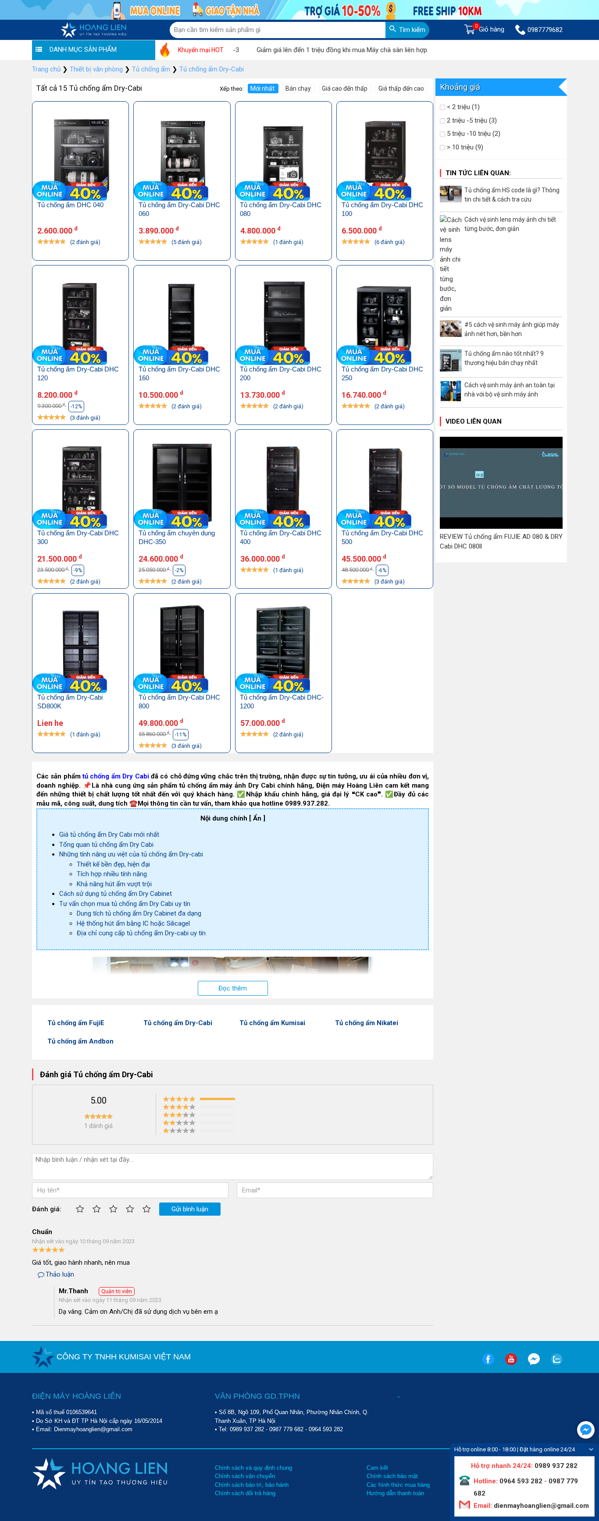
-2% (179, 570)
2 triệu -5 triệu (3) (471, 120)
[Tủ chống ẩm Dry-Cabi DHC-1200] (283, 647)
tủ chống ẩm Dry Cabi (115, 776)
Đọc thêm (232, 988)
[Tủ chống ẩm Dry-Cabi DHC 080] (283, 155)
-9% (78, 570)
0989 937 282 (247, 1429)
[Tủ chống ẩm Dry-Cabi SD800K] (80, 647)
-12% (76, 406)
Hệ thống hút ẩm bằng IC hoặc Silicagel (133, 923)
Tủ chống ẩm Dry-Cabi (177, 1023)
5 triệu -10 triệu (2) (472, 134)
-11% (180, 735)
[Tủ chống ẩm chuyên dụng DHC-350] (182, 484)
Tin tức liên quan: (478, 173)
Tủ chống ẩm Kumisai (272, 1023)
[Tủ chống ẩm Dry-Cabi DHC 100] (385, 155)
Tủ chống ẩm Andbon (80, 1041)
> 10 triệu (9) (464, 147)
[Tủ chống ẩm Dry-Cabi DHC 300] (80, 484)
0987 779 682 (286, 1429)
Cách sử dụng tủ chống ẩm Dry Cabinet (115, 894)
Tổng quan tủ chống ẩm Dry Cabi (106, 845)
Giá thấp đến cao (401, 88)
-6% (382, 570)
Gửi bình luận (189, 1209)
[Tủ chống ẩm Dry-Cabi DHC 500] (385, 484)
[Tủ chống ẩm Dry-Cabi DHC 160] (182, 319)
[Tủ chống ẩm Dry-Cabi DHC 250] (385, 319)
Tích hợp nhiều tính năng (112, 874)
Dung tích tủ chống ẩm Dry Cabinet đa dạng (139, 913)
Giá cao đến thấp (345, 88)
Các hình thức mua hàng (398, 1485)
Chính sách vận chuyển (245, 1476)
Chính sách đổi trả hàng (245, 1493)
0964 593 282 (326, 1429)
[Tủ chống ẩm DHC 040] (80, 155)
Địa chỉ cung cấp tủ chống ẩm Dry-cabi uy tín (141, 933)
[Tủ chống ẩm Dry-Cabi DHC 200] (283, 319)
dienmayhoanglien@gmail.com (540, 1506)
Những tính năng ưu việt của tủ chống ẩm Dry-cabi (131, 854)
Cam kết (377, 1467)
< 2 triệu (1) (462, 107)
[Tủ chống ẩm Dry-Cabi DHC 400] (283, 484)
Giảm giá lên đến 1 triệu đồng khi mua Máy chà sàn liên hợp (317, 50)
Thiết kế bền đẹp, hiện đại (113, 864)
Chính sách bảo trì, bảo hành (252, 1485)
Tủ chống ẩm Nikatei (366, 1023)
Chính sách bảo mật (392, 1476)
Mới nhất (263, 88)
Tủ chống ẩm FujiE (75, 1023)
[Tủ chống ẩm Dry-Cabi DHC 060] (182, 155)
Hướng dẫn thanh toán (395, 1493)
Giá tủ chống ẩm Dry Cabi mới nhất (109, 834)
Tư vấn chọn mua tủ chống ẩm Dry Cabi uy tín (124, 904)
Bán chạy (298, 88)
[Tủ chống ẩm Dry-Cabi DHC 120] (80, 319)
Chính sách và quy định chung (253, 1467)
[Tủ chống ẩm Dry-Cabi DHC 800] (182, 647)
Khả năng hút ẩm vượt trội (114, 884)
